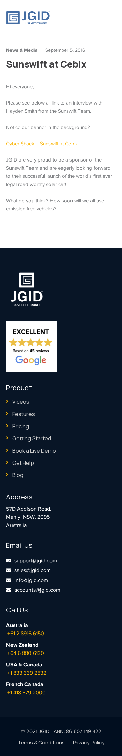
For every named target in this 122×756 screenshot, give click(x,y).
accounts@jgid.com (37, 590)
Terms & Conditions (41, 742)
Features (23, 414)
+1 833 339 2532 (26, 673)
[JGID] (28, 17)
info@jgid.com (31, 580)
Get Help (23, 463)
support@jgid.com (35, 560)
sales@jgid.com (32, 570)
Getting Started (31, 438)
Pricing (20, 426)
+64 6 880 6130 (25, 653)
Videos (20, 401)
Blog (17, 475)
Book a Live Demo (34, 450)
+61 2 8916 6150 (25, 633)
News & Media (22, 50)
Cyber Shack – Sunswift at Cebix (42, 143)
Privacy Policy (89, 742)
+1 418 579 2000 (26, 692)
